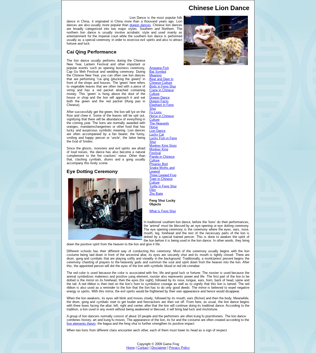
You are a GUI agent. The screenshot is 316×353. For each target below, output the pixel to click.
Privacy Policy (179, 348)
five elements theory (81, 323)
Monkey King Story (163, 145)
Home (130, 348)
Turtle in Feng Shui (163, 186)
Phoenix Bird (158, 164)
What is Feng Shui (162, 211)
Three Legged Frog (162, 175)
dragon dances (140, 25)
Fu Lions (155, 112)
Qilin (152, 190)
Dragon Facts (159, 101)
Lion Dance (157, 131)
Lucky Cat (156, 134)
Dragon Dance (159, 97)
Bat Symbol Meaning (157, 73)
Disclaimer (158, 348)
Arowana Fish (159, 68)
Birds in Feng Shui (162, 86)
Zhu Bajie (156, 193)
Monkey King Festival (158, 151)
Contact (143, 348)
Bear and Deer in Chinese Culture (161, 81)
